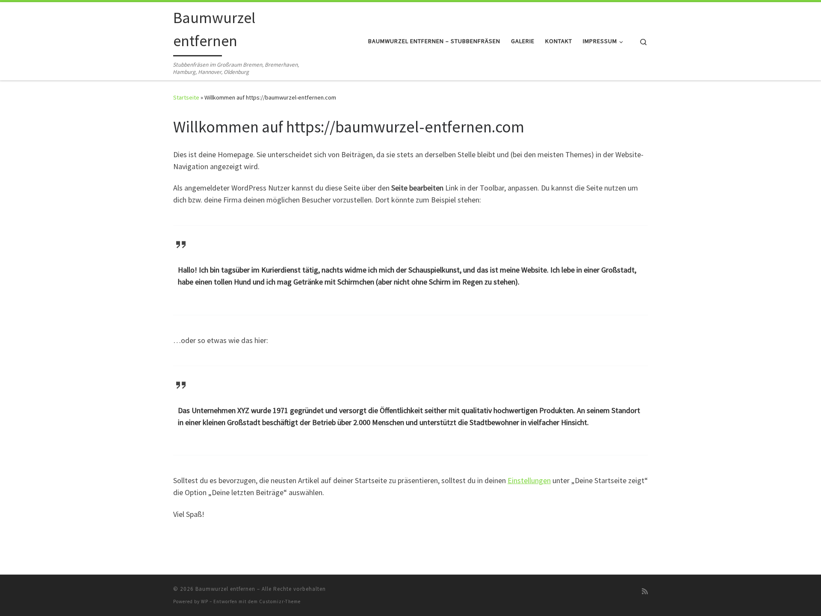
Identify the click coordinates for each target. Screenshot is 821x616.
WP (204, 601)
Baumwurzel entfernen (225, 589)
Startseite (186, 97)
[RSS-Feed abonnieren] (645, 591)
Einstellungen (529, 480)
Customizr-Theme (280, 601)
